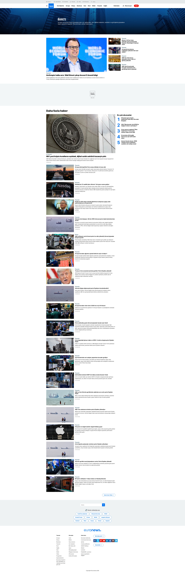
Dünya (73, 6)
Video (57, 554)
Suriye (92, 520)
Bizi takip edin (72, 545)
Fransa (88, 517)
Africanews (71, 554)
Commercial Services (86, 540)
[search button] (91, 2)
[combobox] (98, 2)
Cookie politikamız (85, 544)
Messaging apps (73, 550)
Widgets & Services (73, 552)
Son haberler (60, 6)
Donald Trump (78, 517)
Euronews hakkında (85, 538)
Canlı (136, 5)
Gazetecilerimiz (60, 558)
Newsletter (98, 545)
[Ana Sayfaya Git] (51, 6)
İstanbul (77, 520)
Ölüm (85, 520)
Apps (70, 548)
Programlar (59, 555)
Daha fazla (83, 535)
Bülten (70, 540)
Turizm (99, 520)
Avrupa (68, 6)
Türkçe (49, 1)
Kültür (94, 6)
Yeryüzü (99, 6)
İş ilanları (83, 550)
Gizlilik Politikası (84, 545)
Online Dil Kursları (73, 555)
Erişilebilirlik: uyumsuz (86, 552)
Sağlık (105, 6)
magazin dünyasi (105, 517)
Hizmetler (71, 535)
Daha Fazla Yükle (108, 495)
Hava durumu (72, 542)
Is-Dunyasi (49, 154)
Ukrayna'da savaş (95, 513)
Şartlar (82, 542)
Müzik (95, 517)
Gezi (85, 6)
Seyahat (108, 520)
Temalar (58, 535)
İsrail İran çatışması (82, 513)
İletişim (82, 548)
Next (89, 6)
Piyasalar (48, 73)
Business (79, 6)
